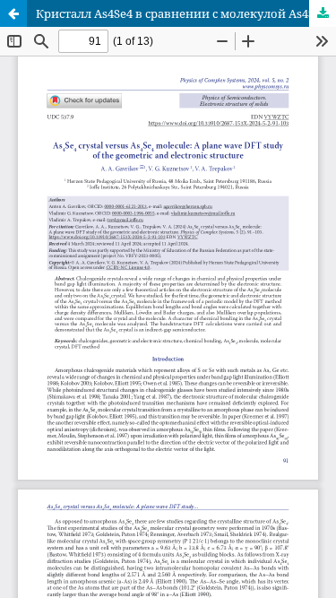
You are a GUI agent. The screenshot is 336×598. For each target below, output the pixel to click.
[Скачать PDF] (322, 13)
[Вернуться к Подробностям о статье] (13, 13)
